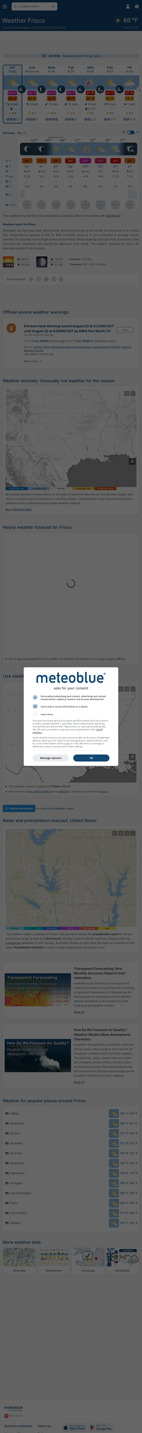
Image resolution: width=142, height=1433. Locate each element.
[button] (71, 714)
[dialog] (71, 716)
